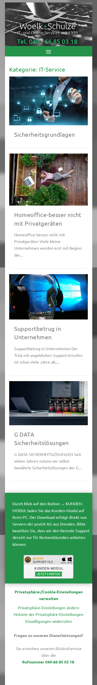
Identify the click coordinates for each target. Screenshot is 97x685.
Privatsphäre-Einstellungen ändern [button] (48, 607)
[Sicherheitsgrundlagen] (48, 101)
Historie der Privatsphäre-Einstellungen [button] (48, 614)
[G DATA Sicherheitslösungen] (48, 403)
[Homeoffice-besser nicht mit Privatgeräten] (48, 180)
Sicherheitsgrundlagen (44, 134)
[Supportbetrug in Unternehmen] (48, 296)
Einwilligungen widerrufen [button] (48, 621)
